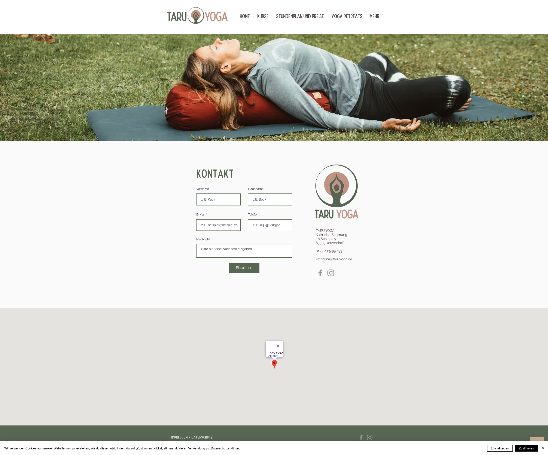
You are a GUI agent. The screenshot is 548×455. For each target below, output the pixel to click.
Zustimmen (526, 448)
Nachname (256, 188)
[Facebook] (320, 272)
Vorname (202, 188)
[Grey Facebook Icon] (361, 437)
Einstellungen (500, 448)
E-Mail (200, 214)
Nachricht (203, 239)
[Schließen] (542, 448)
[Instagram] (330, 272)
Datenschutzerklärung (226, 448)
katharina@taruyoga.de (334, 259)
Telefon (253, 214)
